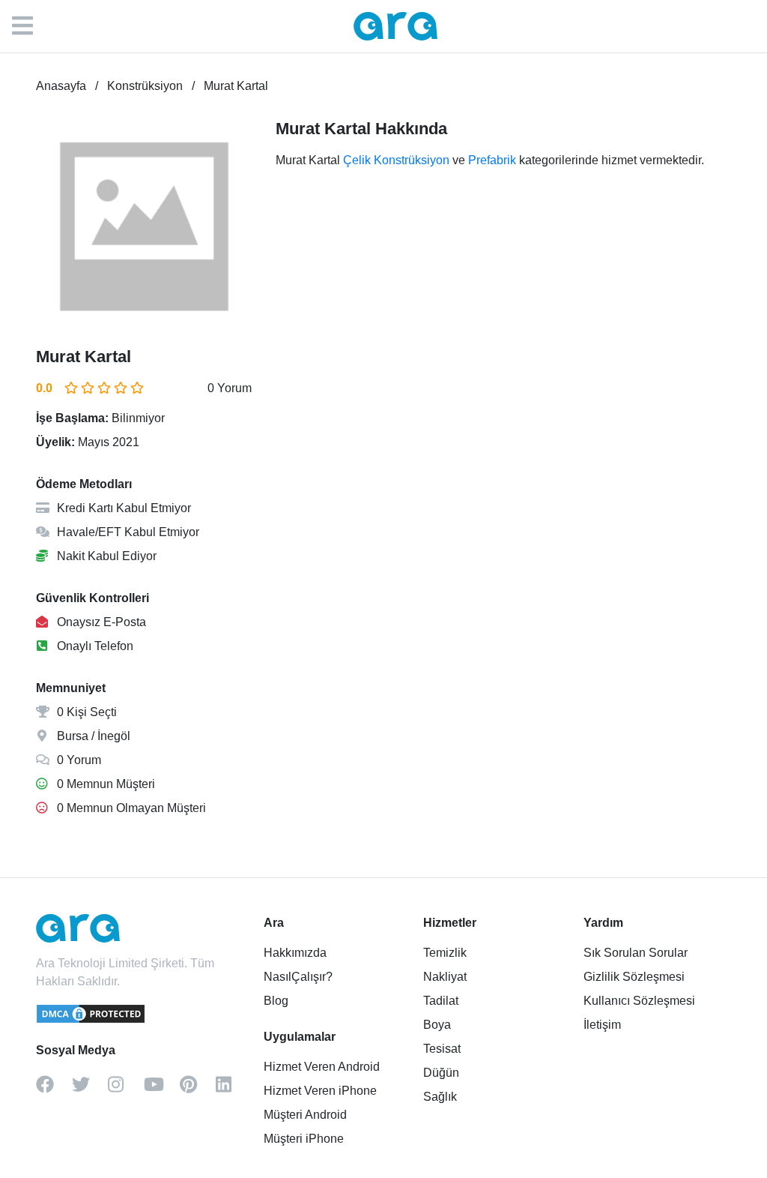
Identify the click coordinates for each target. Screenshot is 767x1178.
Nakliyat (445, 976)
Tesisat (442, 1048)
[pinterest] (198, 1090)
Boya (437, 1024)
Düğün (441, 1072)
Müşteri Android (305, 1114)
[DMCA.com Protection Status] (91, 1021)
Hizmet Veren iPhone (320, 1090)
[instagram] (126, 1090)
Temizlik (445, 952)
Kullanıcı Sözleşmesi (639, 1000)
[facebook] (54, 1090)
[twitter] (90, 1090)
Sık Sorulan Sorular (635, 952)
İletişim (602, 1024)
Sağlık (440, 1096)
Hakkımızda (295, 952)
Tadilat (440, 1000)
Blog (276, 1000)
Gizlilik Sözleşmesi (634, 976)
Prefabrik (492, 160)
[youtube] (162, 1090)
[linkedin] (234, 1090)
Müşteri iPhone (304, 1138)
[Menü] (30, 26)
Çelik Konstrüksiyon (396, 160)
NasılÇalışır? (298, 976)
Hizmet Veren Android (322, 1066)
